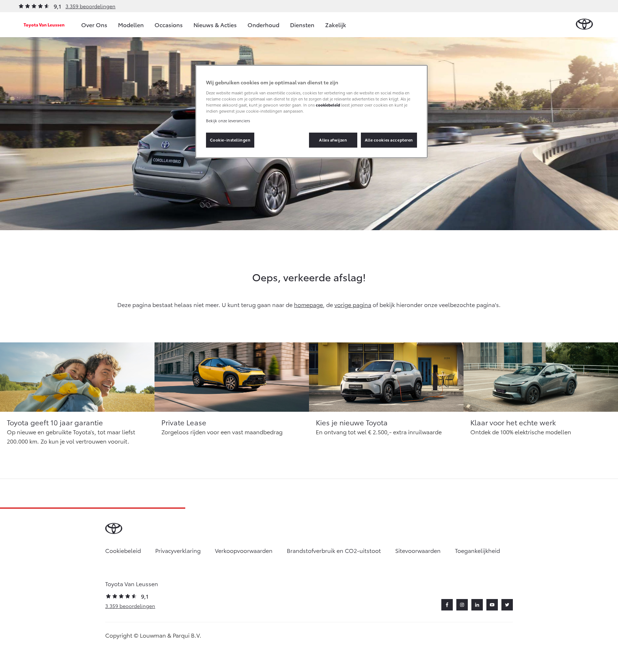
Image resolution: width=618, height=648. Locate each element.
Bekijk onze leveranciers (228, 120)
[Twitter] (507, 604)
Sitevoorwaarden (418, 550)
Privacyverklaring (178, 550)
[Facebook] (447, 604)
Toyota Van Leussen (44, 24)
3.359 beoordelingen (90, 6)
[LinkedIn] (477, 604)
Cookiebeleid (123, 550)
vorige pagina (352, 304)
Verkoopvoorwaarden (244, 550)
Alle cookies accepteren (389, 140)
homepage (308, 304)
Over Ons (94, 24)
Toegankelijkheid (477, 550)
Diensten (302, 24)
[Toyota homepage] (584, 24)
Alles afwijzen (333, 140)
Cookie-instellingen (230, 140)
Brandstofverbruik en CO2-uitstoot (334, 550)
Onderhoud (263, 24)
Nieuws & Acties (215, 24)
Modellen (131, 24)
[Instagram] (462, 604)
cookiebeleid (328, 105)
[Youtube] (492, 604)
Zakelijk (335, 24)
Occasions (168, 24)
